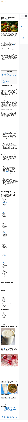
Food (2, 415)
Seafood (4, 80)
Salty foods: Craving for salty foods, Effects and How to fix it (9, 417)
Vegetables (4, 76)
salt (13, 44)
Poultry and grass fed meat (6, 79)
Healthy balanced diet (5, 73)
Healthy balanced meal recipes (6, 83)
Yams (4, 212)
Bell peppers (5, 202)
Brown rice (4, 262)
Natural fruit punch (5, 378)
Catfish (4, 300)
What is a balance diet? (5, 72)
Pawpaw (4, 232)
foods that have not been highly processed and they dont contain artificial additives (10, 131)
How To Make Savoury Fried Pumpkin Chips (7, 416)
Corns (4, 222)
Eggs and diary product (6, 81)
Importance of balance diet (5, 74)
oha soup (8, 398)
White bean (4, 255)
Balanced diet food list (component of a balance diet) (9, 75)
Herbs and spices (5, 82)
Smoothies (3, 348)
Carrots (4, 200)
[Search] (26, 16)
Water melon (5, 233)
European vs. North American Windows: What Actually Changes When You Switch (24, 25)
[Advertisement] (14, 8)
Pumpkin (4, 205)
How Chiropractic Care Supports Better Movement (23, 41)
